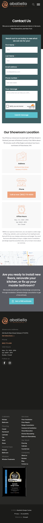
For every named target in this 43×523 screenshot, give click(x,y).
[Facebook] (4, 363)
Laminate (5, 434)
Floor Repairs (26, 422)
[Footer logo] (14, 321)
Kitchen (4, 419)
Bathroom (5, 422)
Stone (4, 443)
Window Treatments (8, 459)
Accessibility (25, 514)
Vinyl (3, 440)
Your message (11, 89)
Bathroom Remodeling (29, 436)
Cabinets (24, 446)
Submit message (21, 115)
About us (24, 455)
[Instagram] (9, 363)
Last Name (9, 56)
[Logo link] (15, 4)
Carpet (4, 429)
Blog (23, 461)
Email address (11, 67)
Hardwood (5, 432)
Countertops (25, 449)
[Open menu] (38, 4)
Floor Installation (27, 419)
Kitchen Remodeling (28, 433)
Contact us (25, 464)
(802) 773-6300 (7, 343)
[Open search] (33, 4)
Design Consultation (28, 425)
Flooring (24, 443)
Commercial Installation (29, 428)
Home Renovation (27, 431)
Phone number (11, 78)
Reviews (24, 458)
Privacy (16, 514)
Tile (3, 437)
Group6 (25, 517)
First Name (9, 45)
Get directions (7, 336)
